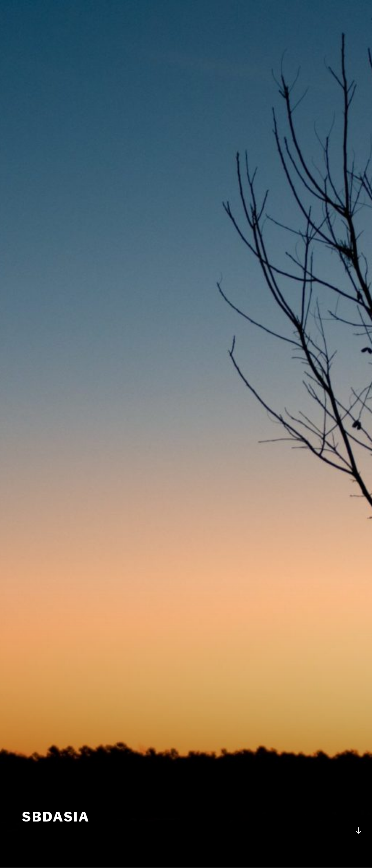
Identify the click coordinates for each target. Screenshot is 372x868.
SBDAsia (56, 817)
